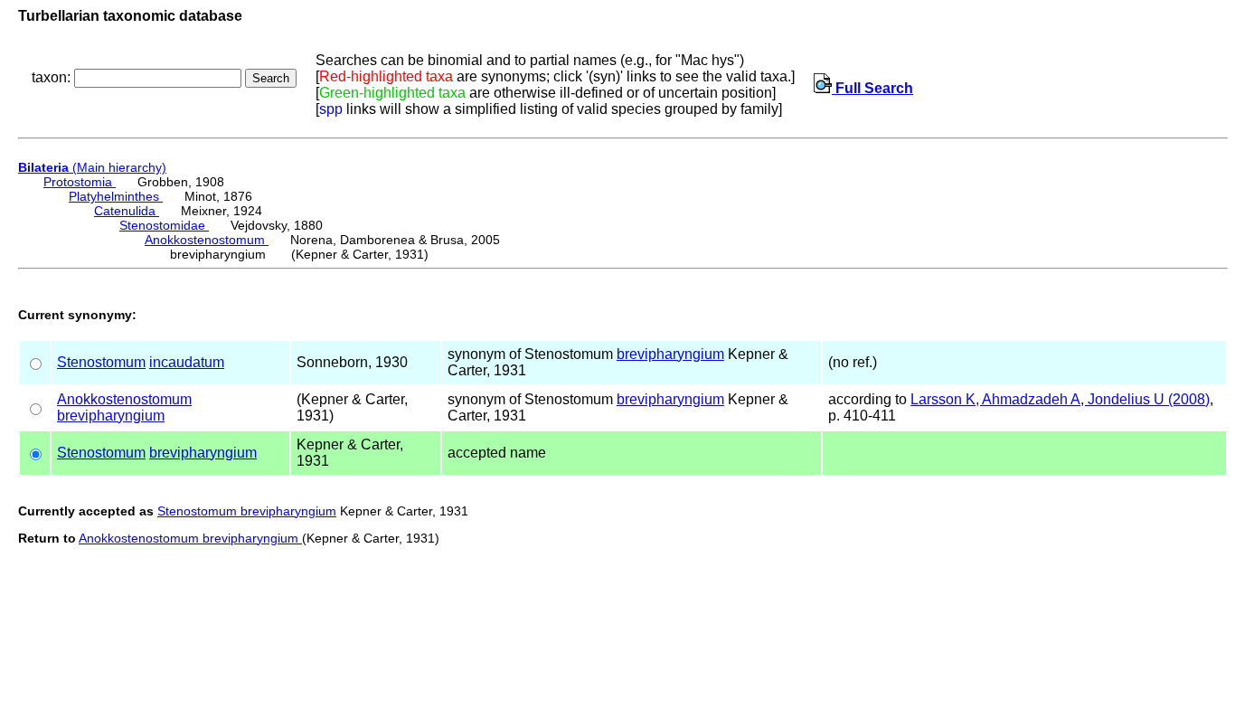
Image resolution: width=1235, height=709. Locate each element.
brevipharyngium (670, 354)
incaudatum (186, 362)
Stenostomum (101, 362)
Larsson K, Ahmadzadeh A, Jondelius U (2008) (1060, 399)
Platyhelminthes (116, 196)
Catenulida (126, 210)
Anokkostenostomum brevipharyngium (190, 538)
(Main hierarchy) (92, 167)
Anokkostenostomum (207, 239)
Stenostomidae (164, 225)
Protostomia (79, 182)
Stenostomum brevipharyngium (246, 511)
